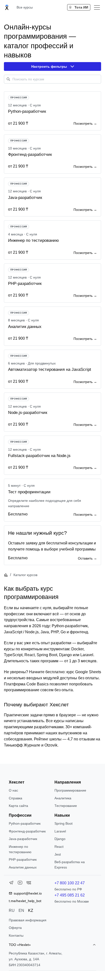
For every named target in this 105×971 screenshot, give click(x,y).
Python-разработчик (25, 823)
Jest (57, 854)
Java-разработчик (23, 839)
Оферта (15, 928)
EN (21, 910)
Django (59, 839)
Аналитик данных (23, 867)
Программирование (70, 790)
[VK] (28, 883)
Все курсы (25, 7)
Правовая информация (27, 920)
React (58, 847)
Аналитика (62, 798)
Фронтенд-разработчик (27, 831)
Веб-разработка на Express (69, 864)
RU (12, 910)
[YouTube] (20, 883)
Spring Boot (63, 823)
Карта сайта (18, 806)
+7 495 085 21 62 (69, 895)
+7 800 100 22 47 (69, 883)
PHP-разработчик (23, 859)
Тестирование (65, 806)
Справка (15, 798)
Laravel (60, 831)
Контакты (16, 935)
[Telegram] (11, 883)
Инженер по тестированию (20, 849)
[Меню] (97, 7)
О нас (13, 790)
